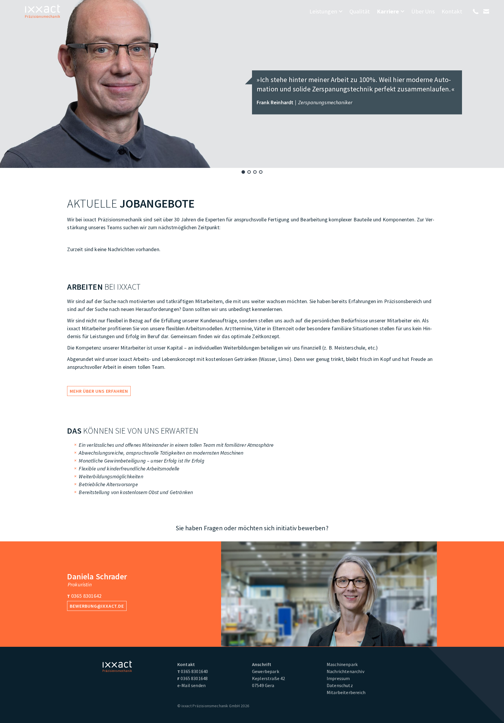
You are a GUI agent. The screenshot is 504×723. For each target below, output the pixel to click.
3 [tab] (255, 172)
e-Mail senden (191, 685)
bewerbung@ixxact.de (97, 606)
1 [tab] (243, 172)
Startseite (42, 11)
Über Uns (422, 11)
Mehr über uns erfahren (99, 391)
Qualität (359, 11)
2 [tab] (249, 172)
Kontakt (452, 11)
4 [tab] (260, 172)
